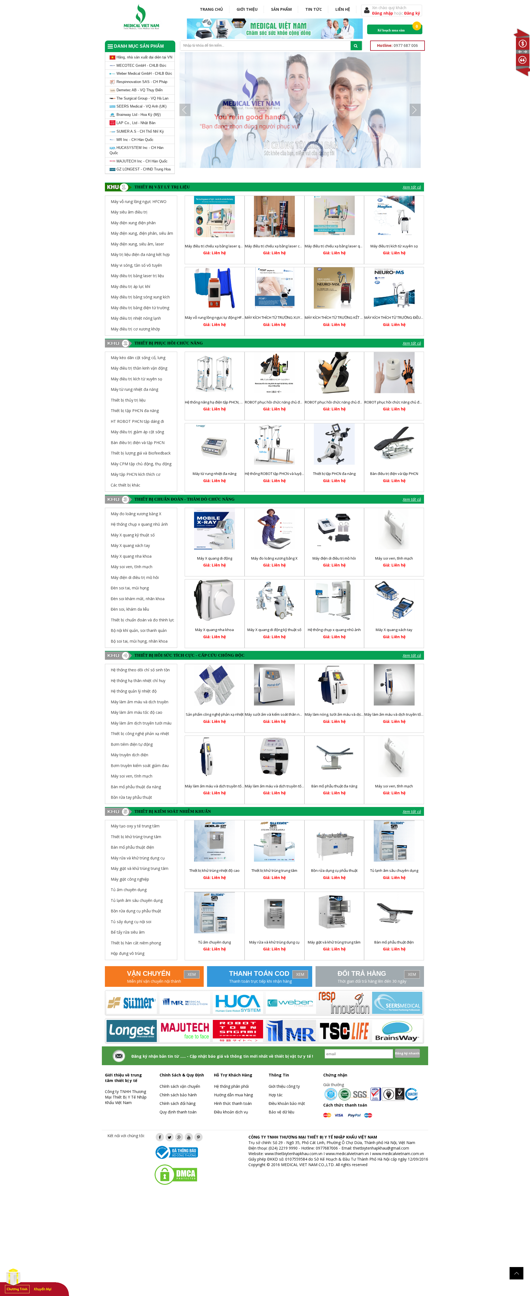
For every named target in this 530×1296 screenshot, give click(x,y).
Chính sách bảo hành (178, 1094)
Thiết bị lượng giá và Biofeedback (141, 453)
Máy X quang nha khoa (131, 556)
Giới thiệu (247, 9)
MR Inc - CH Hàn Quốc (134, 140)
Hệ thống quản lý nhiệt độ (134, 691)
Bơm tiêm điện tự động (132, 744)
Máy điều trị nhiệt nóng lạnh (136, 318)
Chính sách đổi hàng (177, 1103)
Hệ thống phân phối (231, 1086)
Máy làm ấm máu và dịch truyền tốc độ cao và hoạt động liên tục (238, 786)
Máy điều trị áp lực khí (130, 286)
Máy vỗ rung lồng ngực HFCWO (138, 201)
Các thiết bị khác (125, 485)
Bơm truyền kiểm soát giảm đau (140, 765)
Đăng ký (412, 13)
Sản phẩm (281, 9)
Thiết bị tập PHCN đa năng (135, 410)
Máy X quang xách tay (130, 545)
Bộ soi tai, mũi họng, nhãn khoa (139, 641)
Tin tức (313, 9)
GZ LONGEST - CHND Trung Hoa (143, 169)
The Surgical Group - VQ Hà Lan (141, 98)
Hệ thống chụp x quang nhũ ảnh (139, 524)
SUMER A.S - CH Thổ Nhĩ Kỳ (139, 131)
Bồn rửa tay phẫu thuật (131, 797)
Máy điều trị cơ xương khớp (135, 329)
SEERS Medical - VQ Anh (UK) (140, 106)
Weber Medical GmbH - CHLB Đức (143, 73)
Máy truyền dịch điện (129, 754)
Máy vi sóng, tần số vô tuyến (136, 265)
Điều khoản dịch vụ (231, 1112)
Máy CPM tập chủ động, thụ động (141, 463)
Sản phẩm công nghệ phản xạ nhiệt (214, 714)
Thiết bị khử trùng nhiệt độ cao (214, 870)
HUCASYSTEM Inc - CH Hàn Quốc (136, 150)
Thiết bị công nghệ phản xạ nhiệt (140, 733)
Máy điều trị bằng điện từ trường (140, 307)
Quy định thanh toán (178, 1112)
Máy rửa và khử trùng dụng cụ (274, 942)
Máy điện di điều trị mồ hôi (135, 577)
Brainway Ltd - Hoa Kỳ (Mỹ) (138, 115)
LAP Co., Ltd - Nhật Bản (135, 123)
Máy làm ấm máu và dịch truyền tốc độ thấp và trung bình (411, 714)
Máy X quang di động (214, 558)
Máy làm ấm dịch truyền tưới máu (141, 723)
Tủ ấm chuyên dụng (214, 942)
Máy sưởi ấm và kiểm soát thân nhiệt (275, 714)
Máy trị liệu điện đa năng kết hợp (140, 254)
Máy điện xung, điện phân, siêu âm (142, 233)
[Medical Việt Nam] (142, 15)
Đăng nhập (383, 13)
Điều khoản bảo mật (287, 1103)
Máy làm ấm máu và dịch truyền (139, 701)
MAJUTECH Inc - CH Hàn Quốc (141, 161)
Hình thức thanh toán (233, 1103)
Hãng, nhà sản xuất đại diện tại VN (143, 57)
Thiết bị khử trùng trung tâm (274, 870)
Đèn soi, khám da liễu (130, 609)
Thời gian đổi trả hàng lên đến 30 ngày (372, 981)
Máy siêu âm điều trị (129, 212)
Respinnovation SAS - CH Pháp (141, 82)
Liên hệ (342, 9)
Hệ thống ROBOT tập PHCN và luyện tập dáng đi (284, 473)
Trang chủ (211, 9)
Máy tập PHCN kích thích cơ (135, 474)
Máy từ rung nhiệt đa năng (134, 389)
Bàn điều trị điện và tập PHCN (138, 442)
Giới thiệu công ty (284, 1086)
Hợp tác (276, 1094)
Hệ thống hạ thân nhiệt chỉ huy (138, 680)
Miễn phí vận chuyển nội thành (154, 981)
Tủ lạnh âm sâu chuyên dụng (394, 870)
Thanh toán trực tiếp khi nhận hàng (260, 981)
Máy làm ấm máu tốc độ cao (136, 712)
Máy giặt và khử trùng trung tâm (334, 942)
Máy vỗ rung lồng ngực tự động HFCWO (217, 317)
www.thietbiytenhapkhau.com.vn (293, 1153)
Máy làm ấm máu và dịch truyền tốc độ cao (280, 786)
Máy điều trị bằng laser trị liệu (137, 275)
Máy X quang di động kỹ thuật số (274, 629)
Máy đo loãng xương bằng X (136, 513)
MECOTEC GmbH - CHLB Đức (140, 65)
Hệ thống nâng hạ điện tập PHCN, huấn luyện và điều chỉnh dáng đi (240, 402)
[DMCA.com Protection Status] (176, 1174)
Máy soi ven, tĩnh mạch (131, 566)
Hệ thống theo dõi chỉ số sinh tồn (140, 669)
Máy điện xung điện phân (133, 222)
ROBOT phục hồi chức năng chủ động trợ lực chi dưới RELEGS (355, 402)
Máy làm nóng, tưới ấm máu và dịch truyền (340, 714)
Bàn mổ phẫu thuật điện (394, 942)
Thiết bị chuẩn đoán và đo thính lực (142, 619)
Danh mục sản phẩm (138, 46)
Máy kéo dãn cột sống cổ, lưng (138, 357)
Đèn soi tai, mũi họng (130, 587)
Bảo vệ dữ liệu (281, 1112)
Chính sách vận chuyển (180, 1086)
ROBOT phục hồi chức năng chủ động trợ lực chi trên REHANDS (415, 402)
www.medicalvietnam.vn (347, 1153)
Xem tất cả (412, 187)
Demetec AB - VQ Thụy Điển (139, 90)
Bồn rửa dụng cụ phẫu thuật (334, 870)
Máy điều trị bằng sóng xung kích (140, 297)
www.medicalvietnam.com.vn (398, 1153)
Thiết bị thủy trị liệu (128, 400)
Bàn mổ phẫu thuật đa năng (136, 786)
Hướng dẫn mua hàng (233, 1094)
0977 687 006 (397, 45)
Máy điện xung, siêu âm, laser (137, 244)
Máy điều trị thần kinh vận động (139, 368)
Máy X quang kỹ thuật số (133, 535)
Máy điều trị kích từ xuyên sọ (394, 246)
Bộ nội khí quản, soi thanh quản (139, 630)
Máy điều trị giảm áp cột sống (137, 431)
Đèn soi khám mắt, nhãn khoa (138, 598)
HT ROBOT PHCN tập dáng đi (137, 421)
